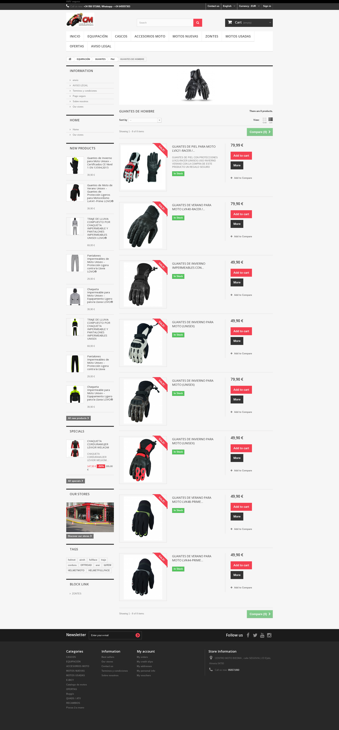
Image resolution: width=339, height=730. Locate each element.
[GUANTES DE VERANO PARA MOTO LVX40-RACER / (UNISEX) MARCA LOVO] (143, 226)
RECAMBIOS (73, 703)
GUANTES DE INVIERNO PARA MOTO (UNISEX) (192, 324)
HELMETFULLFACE (99, 570)
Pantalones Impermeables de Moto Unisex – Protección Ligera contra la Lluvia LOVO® (98, 263)
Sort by (123, 120)
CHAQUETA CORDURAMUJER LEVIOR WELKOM (98, 444)
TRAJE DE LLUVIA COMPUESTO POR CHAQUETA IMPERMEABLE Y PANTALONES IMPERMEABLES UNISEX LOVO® (98, 228)
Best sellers (108, 657)
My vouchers (144, 675)
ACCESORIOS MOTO (150, 36)
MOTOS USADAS (238, 36)
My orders (142, 657)
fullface (93, 560)
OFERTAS (77, 46)
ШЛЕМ (107, 565)
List (270, 122)
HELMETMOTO (76, 570)
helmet (71, 560)
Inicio (75, 36)
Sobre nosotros (80, 101)
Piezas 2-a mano (75, 707)
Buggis (70, 694)
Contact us (213, 6)
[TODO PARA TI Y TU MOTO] (99, 20)
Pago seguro (79, 96)
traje (103, 560)
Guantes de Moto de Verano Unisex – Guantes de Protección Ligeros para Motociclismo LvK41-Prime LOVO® (100, 193)
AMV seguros (73, 1)
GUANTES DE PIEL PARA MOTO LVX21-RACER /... (194, 148)
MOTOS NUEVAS (185, 36)
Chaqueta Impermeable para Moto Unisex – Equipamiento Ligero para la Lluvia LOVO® (100, 295)
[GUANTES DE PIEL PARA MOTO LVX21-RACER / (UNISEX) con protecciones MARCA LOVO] (143, 167)
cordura (72, 565)
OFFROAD (86, 565)
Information (81, 71)
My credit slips (145, 661)
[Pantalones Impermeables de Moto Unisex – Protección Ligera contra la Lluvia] (75, 364)
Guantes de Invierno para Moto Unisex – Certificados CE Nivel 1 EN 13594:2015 (99, 162)
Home (75, 120)
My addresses (144, 666)
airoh (82, 560)
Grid (264, 122)
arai (98, 565)
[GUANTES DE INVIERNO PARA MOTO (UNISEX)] (143, 343)
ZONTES (211, 36)
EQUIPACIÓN (97, 36)
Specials (77, 431)
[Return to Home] (70, 59)
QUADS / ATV (73, 698)
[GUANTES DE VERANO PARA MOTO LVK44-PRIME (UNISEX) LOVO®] (143, 577)
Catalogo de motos (76, 684)
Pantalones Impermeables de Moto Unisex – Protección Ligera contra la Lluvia (98, 362)
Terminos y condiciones (84, 90)
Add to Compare (243, 178)
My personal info (146, 671)
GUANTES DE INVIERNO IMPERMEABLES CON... (188, 265)
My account (146, 651)
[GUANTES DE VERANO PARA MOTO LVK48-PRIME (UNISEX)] (143, 518)
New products (82, 148)
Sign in (267, 6)
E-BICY (70, 680)
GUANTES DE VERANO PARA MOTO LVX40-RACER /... (191, 207)
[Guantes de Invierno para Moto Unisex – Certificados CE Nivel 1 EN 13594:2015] (75, 165)
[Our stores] (90, 517)
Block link (79, 584)
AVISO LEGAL (101, 46)
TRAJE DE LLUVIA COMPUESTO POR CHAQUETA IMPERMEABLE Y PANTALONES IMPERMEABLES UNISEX (98, 329)
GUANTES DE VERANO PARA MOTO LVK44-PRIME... (191, 558)
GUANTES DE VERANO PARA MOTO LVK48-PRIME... (191, 500)
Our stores (78, 106)
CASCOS (121, 36)
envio (75, 80)
